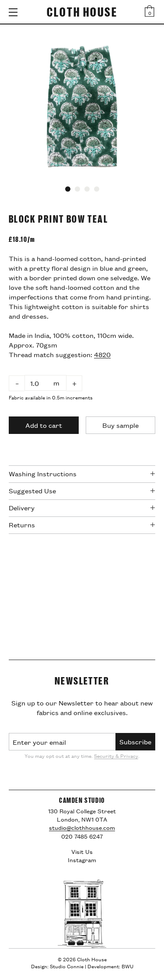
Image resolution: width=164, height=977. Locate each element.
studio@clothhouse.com (82, 827)
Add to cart (43, 425)
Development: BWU (110, 966)
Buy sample (120, 425)
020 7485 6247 (82, 836)
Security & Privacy (116, 755)
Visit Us (82, 851)
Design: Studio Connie (57, 966)
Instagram (82, 859)
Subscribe (135, 741)
